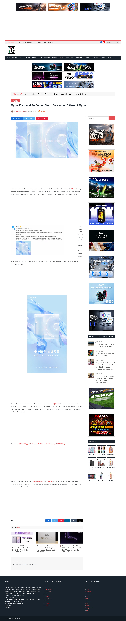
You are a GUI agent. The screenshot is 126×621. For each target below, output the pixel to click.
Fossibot (87, 594)
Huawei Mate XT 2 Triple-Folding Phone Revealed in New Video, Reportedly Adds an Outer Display (36, 42)
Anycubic (87, 601)
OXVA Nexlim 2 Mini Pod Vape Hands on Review (104, 345)
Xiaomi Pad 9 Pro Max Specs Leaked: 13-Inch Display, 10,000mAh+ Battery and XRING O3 (47, 549)
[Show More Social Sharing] (49, 118)
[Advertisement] (63, 26)
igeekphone (17, 618)
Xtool (86, 603)
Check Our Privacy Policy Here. (13, 597)
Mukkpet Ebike (89, 608)
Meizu (15, 101)
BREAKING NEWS (16, 58)
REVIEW (96, 58)
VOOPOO (48, 591)
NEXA (47, 596)
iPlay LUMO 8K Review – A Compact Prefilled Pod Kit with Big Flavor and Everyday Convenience (105, 366)
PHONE (34, 58)
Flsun (86, 598)
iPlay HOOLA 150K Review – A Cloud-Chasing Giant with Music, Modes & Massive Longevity (104, 379)
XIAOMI (111, 336)
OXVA (47, 594)
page (50, 481)
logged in (23, 564)
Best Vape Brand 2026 (83, 58)
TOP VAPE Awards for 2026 (48, 58)
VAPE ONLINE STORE (51, 587)
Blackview (88, 591)
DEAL (109, 58)
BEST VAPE (69, 58)
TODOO (47, 605)
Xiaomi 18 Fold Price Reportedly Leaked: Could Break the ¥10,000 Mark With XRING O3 (21, 549)
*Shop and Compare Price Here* (14, 603)
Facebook (8, 605)
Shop (114, 58)
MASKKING (48, 598)
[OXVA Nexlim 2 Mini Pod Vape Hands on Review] (91, 343)
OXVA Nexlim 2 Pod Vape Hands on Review (104, 355)
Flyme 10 (56, 404)
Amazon (27, 58)
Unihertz (87, 596)
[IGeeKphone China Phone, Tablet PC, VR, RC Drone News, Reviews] (11, 50)
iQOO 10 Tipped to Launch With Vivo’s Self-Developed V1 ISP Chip (42, 444)
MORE (103, 58)
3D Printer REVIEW (101, 336)
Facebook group (39, 481)
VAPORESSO (48, 589)
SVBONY (87, 587)
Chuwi (87, 589)
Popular (91, 336)
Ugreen (87, 610)
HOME (8, 58)
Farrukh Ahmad (21, 111)
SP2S (46, 601)
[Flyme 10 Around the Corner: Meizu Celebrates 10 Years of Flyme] (47, 140)
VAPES (61, 58)
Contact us (8, 595)
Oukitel (87, 605)
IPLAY (47, 603)
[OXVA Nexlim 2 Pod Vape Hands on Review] (91, 353)
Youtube (7, 607)
